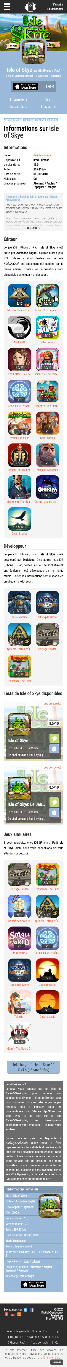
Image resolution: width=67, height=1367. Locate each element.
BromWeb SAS (54, 1318)
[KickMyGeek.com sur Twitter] (25, 1309)
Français (23, 1270)
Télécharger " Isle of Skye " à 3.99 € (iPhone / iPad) (33, 1067)
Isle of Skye (18, 740)
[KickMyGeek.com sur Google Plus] (6, 1314)
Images (48, 106)
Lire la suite (33, 228)
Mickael (35, 748)
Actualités (18, 106)
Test (48, 99)
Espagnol (11, 1270)
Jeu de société (42, 155)
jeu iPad (41, 119)
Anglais (48, 1267)
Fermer (56, 1362)
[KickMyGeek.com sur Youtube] (13, 1314)
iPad (26, 1261)
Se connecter (55, 9)
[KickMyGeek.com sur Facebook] (32, 1309)
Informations (18, 99)
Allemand (36, 1267)
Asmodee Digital (13, 119)
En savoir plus (51, 1357)
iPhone (36, 1261)
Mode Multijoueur (16, 1241)
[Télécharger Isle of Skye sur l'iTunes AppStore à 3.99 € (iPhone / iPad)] (25, 86)
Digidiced (52, 119)
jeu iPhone (29, 119)
